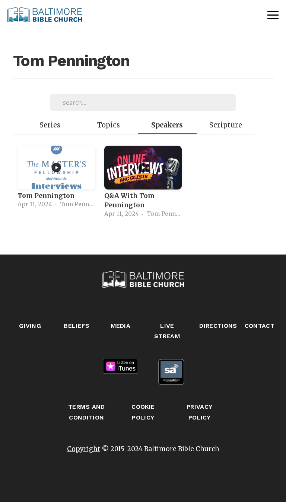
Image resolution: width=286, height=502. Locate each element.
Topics (108, 125)
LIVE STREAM (167, 331)
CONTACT (259, 325)
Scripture (225, 125)
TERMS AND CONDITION (86, 412)
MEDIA (121, 325)
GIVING (30, 325)
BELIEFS (76, 325)
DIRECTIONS (218, 325)
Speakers (167, 125)
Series (49, 125)
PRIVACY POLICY (199, 412)
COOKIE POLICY (143, 412)
